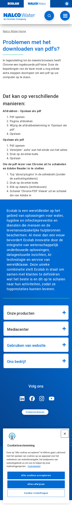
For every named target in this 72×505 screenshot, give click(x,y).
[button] (49, 15)
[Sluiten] (65, 434)
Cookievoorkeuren (35, 412)
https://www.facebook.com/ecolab (31, 398)
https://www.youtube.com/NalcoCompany (51, 398)
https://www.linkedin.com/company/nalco (22, 398)
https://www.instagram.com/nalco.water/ (41, 398)
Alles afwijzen (36, 484)
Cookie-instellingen (36, 493)
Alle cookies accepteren (36, 475)
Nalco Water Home (14, 31)
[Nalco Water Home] (17, 17)
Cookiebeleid (34, 466)
